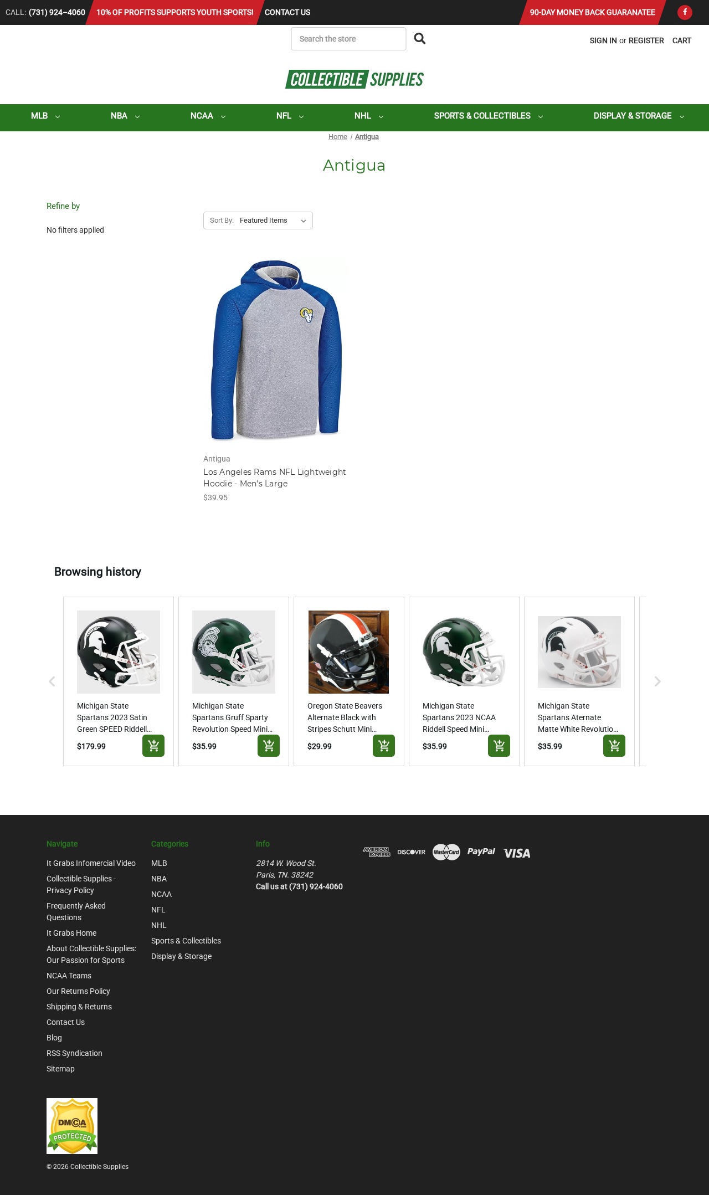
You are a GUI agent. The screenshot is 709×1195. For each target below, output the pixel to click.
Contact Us (287, 12)
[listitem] (118, 681)
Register (646, 40)
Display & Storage (634, 116)
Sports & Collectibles (483, 116)
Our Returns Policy (78, 991)
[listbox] (275, 220)
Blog (54, 1037)
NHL (363, 116)
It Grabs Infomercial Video (91, 863)
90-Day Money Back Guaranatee (592, 12)
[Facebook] (684, 12)
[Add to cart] (153, 746)
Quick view (276, 342)
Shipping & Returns (79, 1006)
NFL (285, 116)
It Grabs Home (71, 933)
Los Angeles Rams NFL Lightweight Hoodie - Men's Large (274, 478)
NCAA (203, 116)
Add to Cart (276, 361)
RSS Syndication (74, 1053)
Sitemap (61, 1068)
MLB (40, 116)
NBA (120, 116)
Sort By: (222, 220)
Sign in (603, 40)
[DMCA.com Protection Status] (72, 1125)
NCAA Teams (69, 975)
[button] (52, 681)
